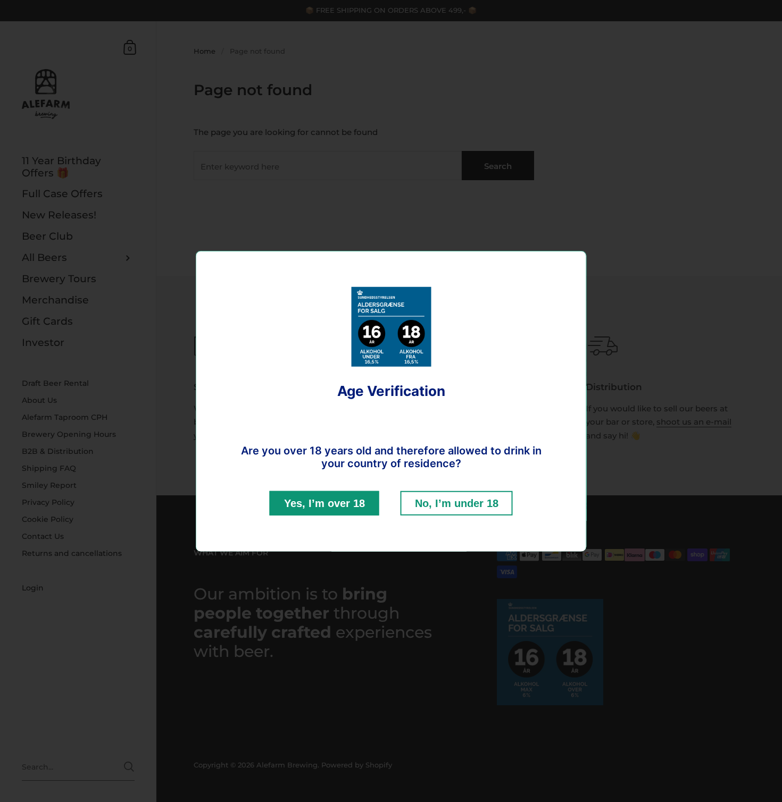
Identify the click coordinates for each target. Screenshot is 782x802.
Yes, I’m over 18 (324, 503)
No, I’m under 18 (456, 503)
